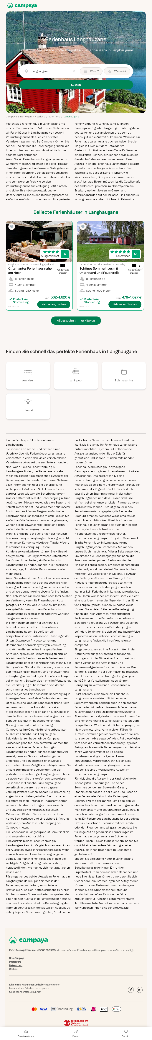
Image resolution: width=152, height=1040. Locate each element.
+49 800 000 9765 (46, 950)
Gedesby (120, 264)
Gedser (107, 264)
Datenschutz (15, 965)
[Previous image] (12, 266)
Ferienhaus (120, 903)
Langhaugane (71, 116)
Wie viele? (120, 71)
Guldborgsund (91, 264)
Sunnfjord (54, 116)
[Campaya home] (21, 5)
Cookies (13, 969)
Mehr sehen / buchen (54, 304)
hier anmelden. (16, 988)
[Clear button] (74, 71)
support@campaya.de (98, 950)
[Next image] (139, 266)
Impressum (15, 961)
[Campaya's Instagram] (140, 990)
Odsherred (23, 264)
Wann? (94, 71)
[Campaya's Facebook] (131, 990)
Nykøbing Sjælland (43, 264)
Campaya (11, 116)
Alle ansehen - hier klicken (76, 321)
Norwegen (26, 116)
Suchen (76, 85)
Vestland (40, 116)
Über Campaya (16, 958)
